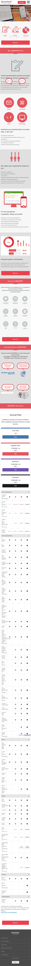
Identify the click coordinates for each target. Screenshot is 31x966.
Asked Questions (4, 954)
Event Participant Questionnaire (25, 315)
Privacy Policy (4, 944)
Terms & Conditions (5, 941)
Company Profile (4, 937)
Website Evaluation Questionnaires (15, 303)
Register (21, 2)
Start (15, 437)
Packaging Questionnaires (15, 315)
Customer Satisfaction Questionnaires (6, 303)
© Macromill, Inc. (15, 958)
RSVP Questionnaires (25, 328)
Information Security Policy (6, 948)
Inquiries (3, 951)
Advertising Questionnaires (6, 315)
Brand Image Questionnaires (25, 303)
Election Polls (6, 328)
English (15, 962)
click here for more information (9, 912)
